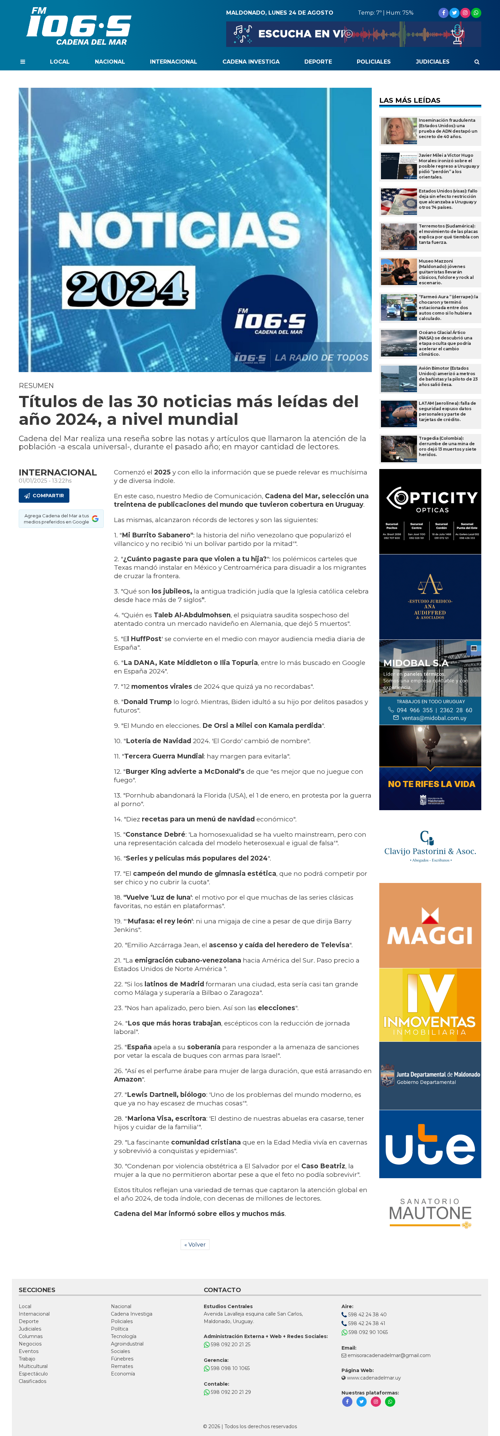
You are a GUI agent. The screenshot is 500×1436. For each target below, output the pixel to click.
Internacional (173, 62)
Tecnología (123, 1336)
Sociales (120, 1351)
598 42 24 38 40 (367, 1315)
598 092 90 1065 (367, 1332)
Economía (123, 1374)
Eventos (28, 1351)
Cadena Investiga (251, 62)
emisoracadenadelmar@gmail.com (389, 1355)
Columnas (31, 1336)
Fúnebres (122, 1359)
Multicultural (33, 1366)
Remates (122, 1366)
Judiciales (433, 62)
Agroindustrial (127, 1344)
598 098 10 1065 (230, 1368)
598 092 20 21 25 (230, 1344)
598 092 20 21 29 (230, 1392)
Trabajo (27, 1359)
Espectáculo (33, 1374)
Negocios (30, 1344)
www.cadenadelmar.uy (373, 1378)
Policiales (374, 62)
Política (119, 1329)
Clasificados (32, 1381)
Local (60, 62)
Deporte (318, 62)
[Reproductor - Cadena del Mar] (353, 34)
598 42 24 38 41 (366, 1323)
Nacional (110, 62)
